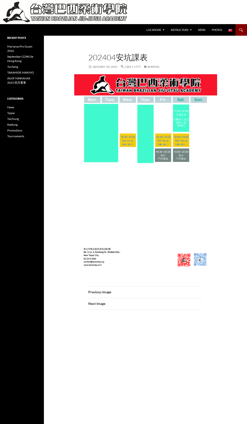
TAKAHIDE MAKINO (20, 72)
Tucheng (12, 66)
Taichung (13, 119)
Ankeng (153, 66)
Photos (217, 29)
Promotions (14, 130)
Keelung (12, 124)
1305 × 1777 (132, 66)
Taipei (11, 113)
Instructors (179, 29)
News (202, 29)
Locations (153, 29)
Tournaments (15, 136)
